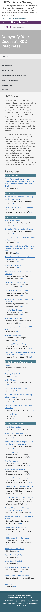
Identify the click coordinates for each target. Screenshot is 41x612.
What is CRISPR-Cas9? (13, 335)
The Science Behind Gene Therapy (17, 282)
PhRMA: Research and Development (17, 538)
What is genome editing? (13, 318)
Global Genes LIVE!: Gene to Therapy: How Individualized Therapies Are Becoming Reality (20, 248)
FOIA (27, 597)
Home (22, 595)
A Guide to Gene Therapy (14, 265)
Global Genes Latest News (14, 549)
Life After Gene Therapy (13, 310)
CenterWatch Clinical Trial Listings (17, 388)
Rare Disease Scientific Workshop (17, 576)
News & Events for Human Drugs (16, 433)
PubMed (7, 365)
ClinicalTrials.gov (11, 380)
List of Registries (11, 414)
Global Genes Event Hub (13, 561)
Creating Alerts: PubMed (13, 374)
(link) (17, 188)
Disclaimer (28, 595)
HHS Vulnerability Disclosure (16, 597)
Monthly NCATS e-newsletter (15, 469)
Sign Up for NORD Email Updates (17, 567)
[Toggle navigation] (36, 27)
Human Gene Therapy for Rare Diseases (19, 229)
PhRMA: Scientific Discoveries (15, 527)
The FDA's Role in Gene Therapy (16, 291)
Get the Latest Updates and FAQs (14, 19)
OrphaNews (9, 584)
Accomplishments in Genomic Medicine (19, 486)
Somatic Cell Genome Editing (15, 344)
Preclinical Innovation (12, 452)
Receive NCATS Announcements (16, 478)
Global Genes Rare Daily (13, 555)
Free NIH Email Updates (13, 427)
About (17, 595)
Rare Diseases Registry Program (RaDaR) (19, 207)
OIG (32, 597)
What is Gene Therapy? (13, 221)
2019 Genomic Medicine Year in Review (19, 497)
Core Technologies (11, 461)
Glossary (11, 595)
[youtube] (20, 608)
